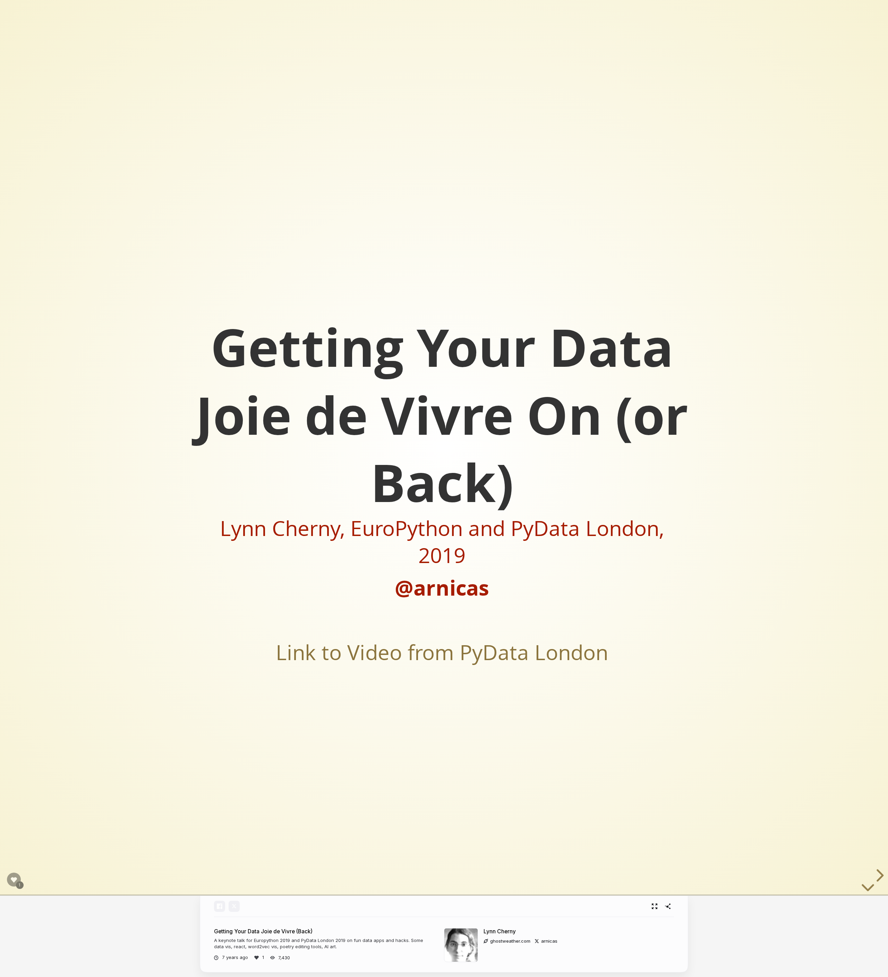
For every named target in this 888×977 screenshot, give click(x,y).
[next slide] (879, 875)
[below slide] (868, 889)
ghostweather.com (510, 941)
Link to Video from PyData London (442, 652)
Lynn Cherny (500, 931)
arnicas (549, 941)
